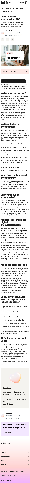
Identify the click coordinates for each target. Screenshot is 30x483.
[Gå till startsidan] (6, 2)
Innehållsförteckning (13, 71)
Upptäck (10, 453)
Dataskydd (4, 471)
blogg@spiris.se (8, 404)
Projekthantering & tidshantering (15, 8)
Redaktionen (9, 30)
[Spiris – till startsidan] (15, 443)
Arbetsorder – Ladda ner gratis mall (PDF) (13, 81)
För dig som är (10, 457)
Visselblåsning (11, 475)
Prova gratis (7, 432)
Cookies (3, 475)
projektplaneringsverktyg (11, 333)
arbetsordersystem (16, 26)
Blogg (2, 8)
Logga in (21, 2)
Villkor (22, 471)
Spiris (10, 461)
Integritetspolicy (13, 471)
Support (10, 465)
